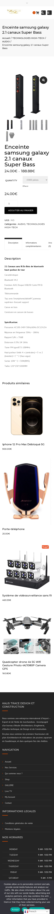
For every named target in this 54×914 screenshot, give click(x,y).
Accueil (6, 38)
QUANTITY (11, 180)
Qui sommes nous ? (13, 773)
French (32, 911)
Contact (8, 803)
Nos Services (11, 767)
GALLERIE (9, 785)
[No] (50, 897)
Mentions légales (12, 829)
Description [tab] (13, 242)
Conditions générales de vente (19, 823)
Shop (7, 779)
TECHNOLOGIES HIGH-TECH (28, 38)
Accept (15, 909)
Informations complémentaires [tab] (33, 244)
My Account (10, 797)
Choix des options (27, 416)
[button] (43, 80)
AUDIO (6, 41)
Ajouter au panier (20, 210)
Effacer (25, 186)
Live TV (8, 791)
